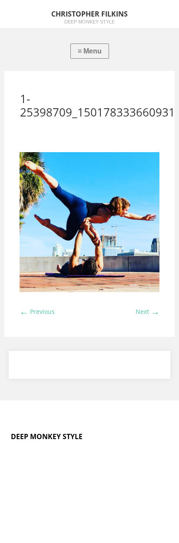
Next (147, 311)
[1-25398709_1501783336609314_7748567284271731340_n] (89, 290)
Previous (37, 311)
